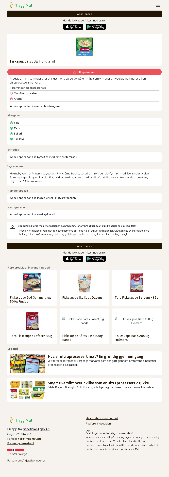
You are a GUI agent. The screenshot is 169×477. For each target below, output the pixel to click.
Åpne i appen (84, 14)
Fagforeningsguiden (98, 423)
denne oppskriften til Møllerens (128, 449)
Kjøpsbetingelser (34, 460)
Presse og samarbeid (20, 443)
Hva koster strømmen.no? (102, 418)
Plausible (132, 441)
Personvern (14, 460)
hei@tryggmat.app (30, 438)
